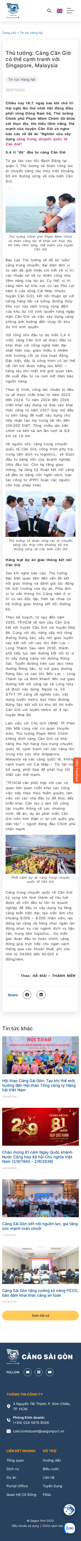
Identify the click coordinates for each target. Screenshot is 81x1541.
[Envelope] (28, 1372)
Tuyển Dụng (52, 1486)
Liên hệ (48, 1477)
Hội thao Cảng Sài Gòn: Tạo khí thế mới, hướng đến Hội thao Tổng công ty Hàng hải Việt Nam (39, 1085)
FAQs (47, 1494)
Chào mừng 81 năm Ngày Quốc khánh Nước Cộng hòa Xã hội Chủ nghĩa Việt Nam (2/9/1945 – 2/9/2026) (37, 1157)
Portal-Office (17, 1486)
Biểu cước (51, 1469)
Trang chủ (9, 32)
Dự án (11, 1477)
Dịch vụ (12, 1469)
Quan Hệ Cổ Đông (21, 1494)
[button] (27, 994)
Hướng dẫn (52, 1460)
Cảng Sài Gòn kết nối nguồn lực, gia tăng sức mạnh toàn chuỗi (40, 1226)
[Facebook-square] (39, 1372)
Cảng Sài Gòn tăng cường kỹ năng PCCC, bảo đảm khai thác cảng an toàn (40, 1293)
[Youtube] (50, 1372)
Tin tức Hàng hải (31, 32)
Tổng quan (15, 1460)
